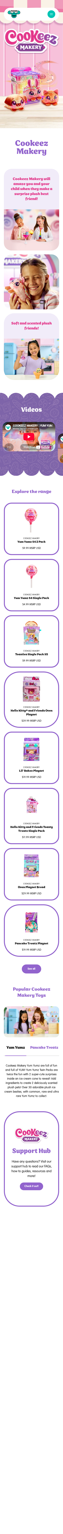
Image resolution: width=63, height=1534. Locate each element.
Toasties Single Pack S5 (31, 654)
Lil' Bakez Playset (31, 771)
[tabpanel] (31, 1021)
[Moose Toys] (14, 14)
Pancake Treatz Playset (31, 943)
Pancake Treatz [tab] (44, 1047)
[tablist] (31, 1048)
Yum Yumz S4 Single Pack (31, 598)
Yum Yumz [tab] (15, 1047)
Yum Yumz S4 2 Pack (31, 542)
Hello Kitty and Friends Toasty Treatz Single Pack (31, 829)
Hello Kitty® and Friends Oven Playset (31, 713)
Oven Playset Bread (31, 887)
